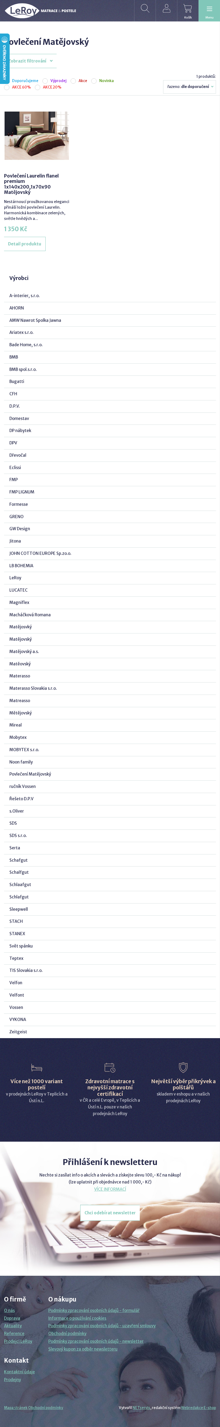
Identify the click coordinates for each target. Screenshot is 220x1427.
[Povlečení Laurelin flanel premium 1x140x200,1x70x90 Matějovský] (36, 136)
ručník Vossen (22, 786)
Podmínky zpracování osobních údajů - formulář (94, 1310)
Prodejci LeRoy (18, 1341)
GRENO (16, 516)
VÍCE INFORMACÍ (110, 1189)
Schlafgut (19, 896)
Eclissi (15, 467)
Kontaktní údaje (19, 1371)
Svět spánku (21, 946)
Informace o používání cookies (77, 1318)
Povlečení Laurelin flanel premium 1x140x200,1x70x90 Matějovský (31, 184)
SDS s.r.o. (18, 835)
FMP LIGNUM (21, 492)
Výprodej (58, 81)
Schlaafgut (20, 884)
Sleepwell (18, 909)
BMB (13, 357)
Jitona (15, 541)
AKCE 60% (21, 87)
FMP (13, 479)
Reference (14, 1333)
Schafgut (18, 860)
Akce (83, 81)
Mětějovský (20, 713)
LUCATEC (18, 590)
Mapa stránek (16, 1408)
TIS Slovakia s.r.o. (26, 970)
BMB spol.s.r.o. (23, 369)
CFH (13, 393)
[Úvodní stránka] (40, 11)
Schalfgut (19, 872)
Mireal (15, 725)
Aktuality (13, 1325)
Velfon (15, 982)
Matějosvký (20, 626)
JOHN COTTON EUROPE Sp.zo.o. (40, 553)
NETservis (141, 1408)
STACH (16, 921)
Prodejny (12, 1379)
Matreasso (19, 700)
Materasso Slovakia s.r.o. (33, 688)
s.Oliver (16, 811)
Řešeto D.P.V (21, 798)
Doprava (12, 1318)
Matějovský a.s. (24, 651)
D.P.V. (14, 406)
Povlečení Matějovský (30, 774)
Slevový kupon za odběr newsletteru (83, 1349)
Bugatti (16, 381)
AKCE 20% (52, 87)
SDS (13, 823)
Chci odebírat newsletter (110, 1212)
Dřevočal (17, 455)
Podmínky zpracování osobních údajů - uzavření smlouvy (102, 1325)
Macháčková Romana (30, 614)
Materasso (19, 676)
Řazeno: (188, 86)
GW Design (19, 528)
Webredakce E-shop (198, 1408)
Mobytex (18, 737)
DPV (13, 442)
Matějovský (20, 639)
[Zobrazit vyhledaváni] (145, 10)
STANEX (17, 933)
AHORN (16, 308)
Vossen (16, 1007)
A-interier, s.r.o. (24, 295)
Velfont (16, 995)
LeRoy (15, 577)
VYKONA (17, 1019)
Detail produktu (24, 243)
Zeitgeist (18, 1031)
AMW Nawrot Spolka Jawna (35, 320)
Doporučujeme (25, 81)
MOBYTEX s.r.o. (24, 749)
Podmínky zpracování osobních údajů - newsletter (96, 1341)
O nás (9, 1310)
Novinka (106, 81)
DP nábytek (20, 430)
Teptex (16, 958)
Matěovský (20, 663)
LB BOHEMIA (21, 565)
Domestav (19, 418)
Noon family (21, 762)
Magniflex (19, 602)
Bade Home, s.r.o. (26, 344)
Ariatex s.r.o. (21, 332)
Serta (14, 847)
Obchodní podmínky (67, 1333)
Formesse (18, 504)
